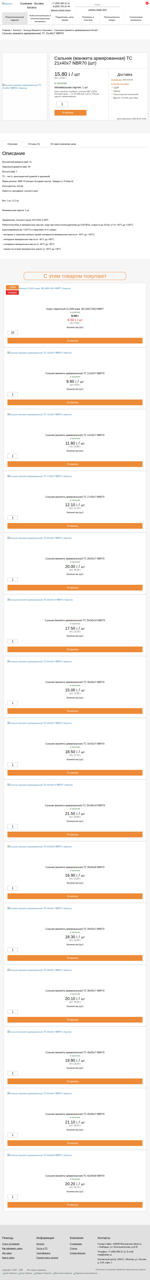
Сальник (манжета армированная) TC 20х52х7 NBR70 (74, 558)
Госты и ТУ (42, 1248)
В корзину (68, 112)
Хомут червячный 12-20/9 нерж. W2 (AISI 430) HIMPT (75, 309)
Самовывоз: (116, 79)
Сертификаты (43, 1253)
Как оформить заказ (12, 1248)
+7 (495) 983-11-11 (61, 3)
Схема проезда (77, 1253)
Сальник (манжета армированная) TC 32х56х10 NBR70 (75, 805)
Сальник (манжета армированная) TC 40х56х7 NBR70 (74, 1114)
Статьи (73, 1248)
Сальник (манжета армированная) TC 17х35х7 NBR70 (74, 497)
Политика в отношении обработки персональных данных (121, 1269)
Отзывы (34, 144)
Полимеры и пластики (88, 18)
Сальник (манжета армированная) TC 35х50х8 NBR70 (74, 867)
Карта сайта (8, 1257)
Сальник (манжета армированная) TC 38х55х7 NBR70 (74, 990)
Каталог (40, 1244)
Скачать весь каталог (47, 1257)
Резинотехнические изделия (14, 18)
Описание (12, 144)
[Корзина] (145, 4)
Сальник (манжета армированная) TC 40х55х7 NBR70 (74, 1052)
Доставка (39, 3)
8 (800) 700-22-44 (61, 6)
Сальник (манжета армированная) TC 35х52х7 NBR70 (74, 929)
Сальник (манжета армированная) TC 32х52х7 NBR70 (74, 743)
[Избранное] (137, 4)
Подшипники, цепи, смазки (65, 18)
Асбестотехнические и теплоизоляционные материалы (40, 18)
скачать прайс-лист (97, 9)
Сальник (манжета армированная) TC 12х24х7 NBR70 (74, 373)
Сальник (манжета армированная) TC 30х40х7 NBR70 (74, 682)
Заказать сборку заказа (60, 10)
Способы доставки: (120, 84)
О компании (26, 3)
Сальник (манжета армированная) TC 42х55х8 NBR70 (74, 1176)
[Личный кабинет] (130, 4)
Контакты (32, 7)
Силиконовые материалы (136, 18)
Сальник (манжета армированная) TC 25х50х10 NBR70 (75, 620)
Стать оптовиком (10, 1244)
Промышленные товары (112, 18)
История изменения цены (63, 144)
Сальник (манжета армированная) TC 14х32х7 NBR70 (74, 435)
